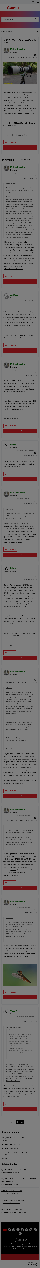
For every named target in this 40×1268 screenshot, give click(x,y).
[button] (37, 3)
